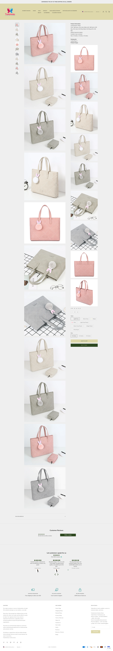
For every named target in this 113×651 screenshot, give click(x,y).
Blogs (56, 634)
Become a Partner (59, 632)
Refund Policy (58, 613)
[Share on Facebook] (74, 308)
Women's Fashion (26, 10)
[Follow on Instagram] (10, 642)
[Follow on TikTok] (17, 642)
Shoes (34, 10)
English (97, 11)
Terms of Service (59, 618)
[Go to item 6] (17, 49)
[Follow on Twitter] (7, 642)
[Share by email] (80, 308)
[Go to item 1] (17, 25)
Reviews (57, 629)
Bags (39, 10)
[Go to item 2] (17, 29)
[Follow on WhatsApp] (20, 642)
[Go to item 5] (17, 44)
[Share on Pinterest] (78, 308)
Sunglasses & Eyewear (55, 10)
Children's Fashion (56, 12)
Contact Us (58, 622)
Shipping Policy (59, 610)
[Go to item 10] (17, 68)
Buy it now (84, 345)
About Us (57, 620)
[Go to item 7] (17, 54)
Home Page (58, 608)
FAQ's (56, 627)
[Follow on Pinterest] (14, 642)
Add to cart (84, 341)
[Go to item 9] (17, 63)
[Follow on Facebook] (3, 642)
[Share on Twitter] (76, 308)
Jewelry (45, 10)
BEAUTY (39, 12)
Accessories (47, 12)
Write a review (68, 535)
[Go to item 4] (17, 39)
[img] (56, 555)
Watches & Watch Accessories (70, 10)
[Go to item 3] (17, 34)
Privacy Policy (58, 615)
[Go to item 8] (17, 59)
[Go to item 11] (17, 73)
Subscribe (95, 631)
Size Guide (57, 625)
